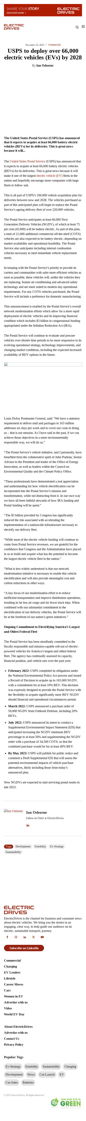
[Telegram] (58, 76)
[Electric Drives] (23, 27)
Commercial (54, 45)
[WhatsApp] (49, 76)
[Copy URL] (68, 76)
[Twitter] (31, 76)
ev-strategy (57, 846)
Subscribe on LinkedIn (24, 948)
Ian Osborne (44, 65)
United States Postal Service (27, 161)
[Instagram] (16, 937)
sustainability (13, 852)
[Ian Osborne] (13, 818)
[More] (77, 76)
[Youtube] (42, 937)
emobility (40, 846)
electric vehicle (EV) (49, 175)
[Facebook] (40, 76)
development (23, 846)
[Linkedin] (22, 76)
